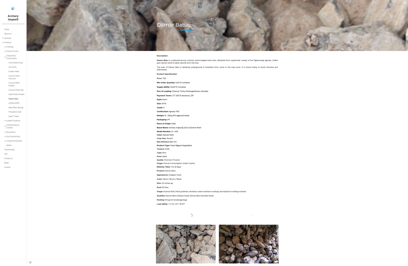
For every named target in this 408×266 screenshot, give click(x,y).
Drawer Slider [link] (13, 71)
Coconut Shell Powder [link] (13, 84)
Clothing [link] (9, 47)
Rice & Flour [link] (11, 132)
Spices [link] (8, 145)
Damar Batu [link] (13, 99)
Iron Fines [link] (12, 67)
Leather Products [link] (13, 120)
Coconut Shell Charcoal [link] (13, 77)
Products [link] (7, 42)
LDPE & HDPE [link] (13, 103)
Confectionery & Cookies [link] (12, 126)
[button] (405, 3)
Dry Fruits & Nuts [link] (13, 136)
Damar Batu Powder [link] (16, 94)
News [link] (6, 163)
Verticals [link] (7, 38)
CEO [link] (6, 154)
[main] (186, 25)
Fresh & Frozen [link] (12, 51)
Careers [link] (7, 167)
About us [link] (7, 33)
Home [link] (6, 29)
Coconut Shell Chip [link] (15, 90)
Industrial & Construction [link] (11, 56)
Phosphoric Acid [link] (14, 112)
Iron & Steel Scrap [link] (15, 62)
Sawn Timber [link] (13, 116)
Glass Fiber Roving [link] (15, 107)
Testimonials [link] (9, 149)
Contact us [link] (8, 158)
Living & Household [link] (14, 141)
